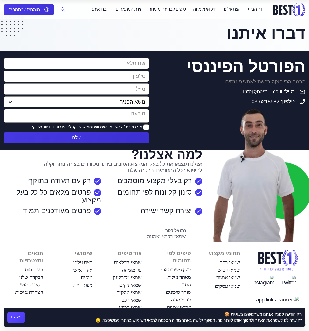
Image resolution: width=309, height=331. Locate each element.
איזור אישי (82, 270)
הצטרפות (34, 270)
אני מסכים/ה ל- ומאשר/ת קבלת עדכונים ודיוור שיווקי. (87, 127)
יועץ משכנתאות (176, 270)
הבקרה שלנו (31, 277)
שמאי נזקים (130, 285)
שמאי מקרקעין (127, 277)
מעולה (16, 317)
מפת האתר (81, 285)
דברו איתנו (99, 9)
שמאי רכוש (229, 270)
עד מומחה (181, 300)
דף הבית (255, 9)
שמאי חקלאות (127, 262)
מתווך (185, 285)
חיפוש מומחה (204, 9)
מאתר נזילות (179, 277)
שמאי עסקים (227, 286)
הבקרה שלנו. (140, 170)
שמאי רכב (230, 262)
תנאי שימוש (31, 285)
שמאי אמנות (228, 277)
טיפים (86, 277)
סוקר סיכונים (178, 292)
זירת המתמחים (128, 9)
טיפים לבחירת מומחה (167, 9)
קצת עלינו (232, 9)
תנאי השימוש (105, 127)
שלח (76, 137)
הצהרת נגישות (29, 292)
